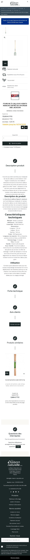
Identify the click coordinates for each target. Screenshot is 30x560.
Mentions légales (15, 558)
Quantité (15, 135)
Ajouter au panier (16, 143)
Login (18, 446)
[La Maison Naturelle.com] (15, 3)
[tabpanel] (15, 382)
